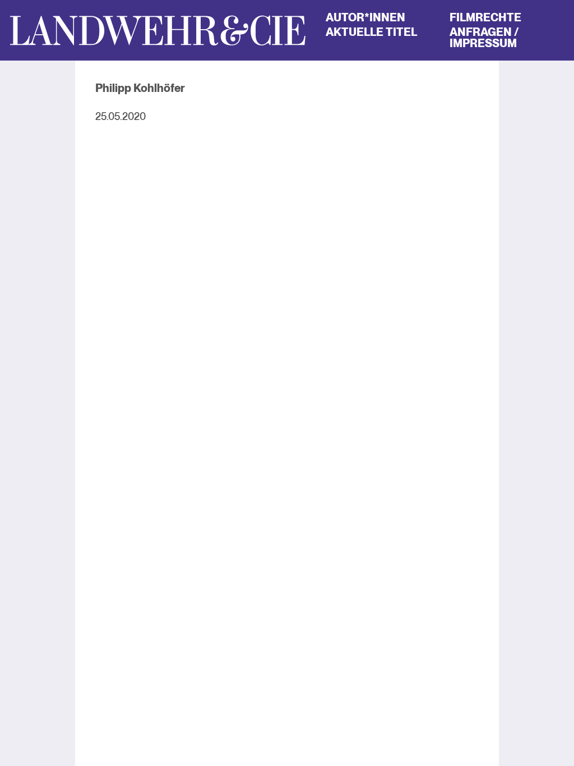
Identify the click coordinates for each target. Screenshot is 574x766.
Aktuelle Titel (371, 32)
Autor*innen (365, 17)
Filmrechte (485, 17)
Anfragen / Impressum (484, 37)
